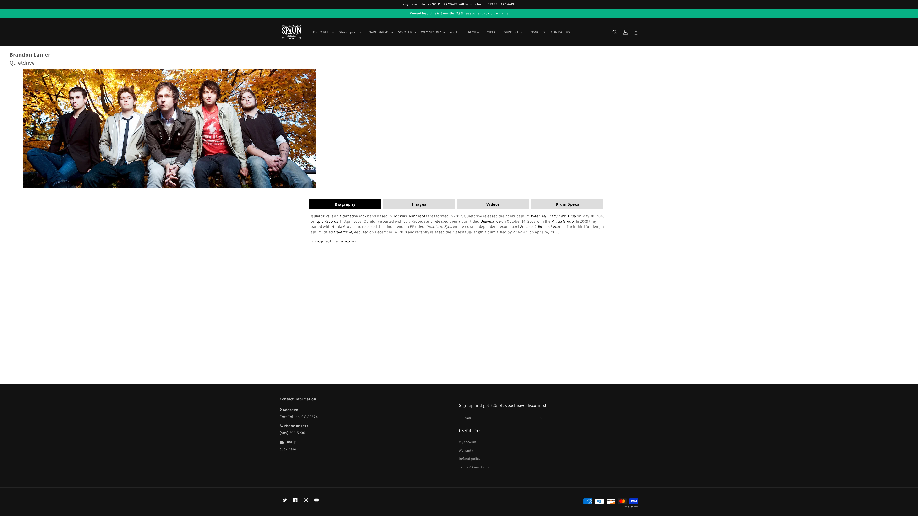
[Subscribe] (540, 418)
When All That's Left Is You (553, 216)
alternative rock (352, 216)
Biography (345, 204)
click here (288, 449)
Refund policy (469, 459)
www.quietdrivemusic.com (333, 241)
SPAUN (635, 506)
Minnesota (418, 216)
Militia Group (563, 221)
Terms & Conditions (474, 467)
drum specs (567, 204)
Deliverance (490, 221)
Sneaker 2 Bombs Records (542, 226)
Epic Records (327, 221)
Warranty (466, 450)
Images (419, 204)
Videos (493, 204)
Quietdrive (343, 232)
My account (467, 442)
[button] (615, 32)
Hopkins (400, 216)
